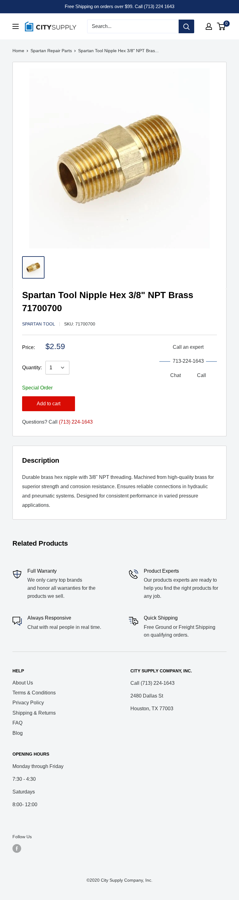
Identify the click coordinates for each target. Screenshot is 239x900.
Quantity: (32, 367)
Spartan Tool (38, 323)
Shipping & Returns (34, 713)
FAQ (17, 722)
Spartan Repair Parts (51, 50)
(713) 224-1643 (76, 422)
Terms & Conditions (34, 692)
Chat (175, 375)
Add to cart (48, 403)
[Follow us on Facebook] (16, 848)
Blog (17, 733)
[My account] (209, 26)
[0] (221, 26)
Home (18, 50)
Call (201, 375)
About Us (22, 682)
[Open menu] (15, 26)
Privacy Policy (28, 702)
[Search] (186, 26)
